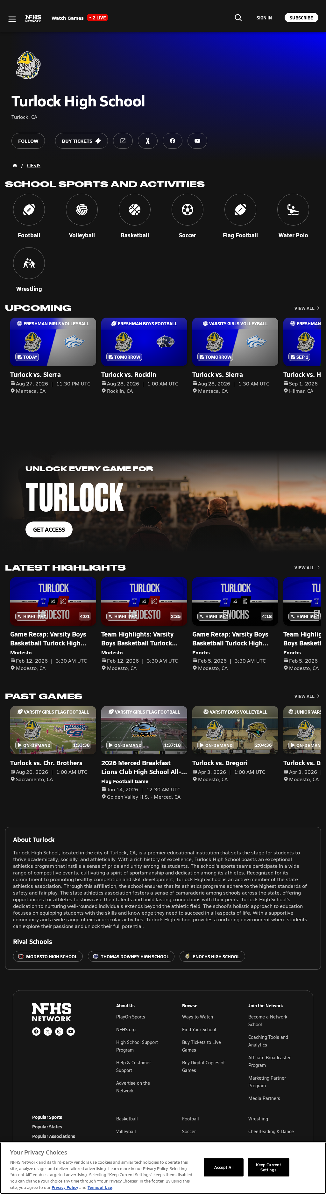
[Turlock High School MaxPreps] (148, 141)
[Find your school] (238, 17)
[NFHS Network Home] (33, 19)
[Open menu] (12, 19)
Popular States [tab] (47, 1126)
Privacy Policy (65, 1187)
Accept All (223, 1167)
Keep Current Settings (268, 1167)
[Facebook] (36, 1031)
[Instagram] (59, 1031)
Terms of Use (100, 1187)
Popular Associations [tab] (53, 1136)
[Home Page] (14, 165)
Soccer (189, 1131)
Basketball (127, 1119)
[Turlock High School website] (123, 141)
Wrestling (258, 1119)
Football (190, 1119)
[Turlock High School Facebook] (172, 141)
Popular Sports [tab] (47, 1117)
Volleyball (126, 1131)
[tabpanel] (205, 1131)
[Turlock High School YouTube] (197, 141)
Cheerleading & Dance (271, 1131)
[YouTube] (71, 1031)
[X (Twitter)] (48, 1031)
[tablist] (64, 1126)
